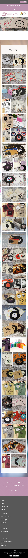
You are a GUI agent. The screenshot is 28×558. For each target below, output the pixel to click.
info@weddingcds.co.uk (14, 7)
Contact (3, 509)
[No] (26, 553)
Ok (10, 555)
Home (2, 503)
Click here (14, 491)
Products (3, 505)
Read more (15, 555)
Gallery (2, 508)
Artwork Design (4, 506)
